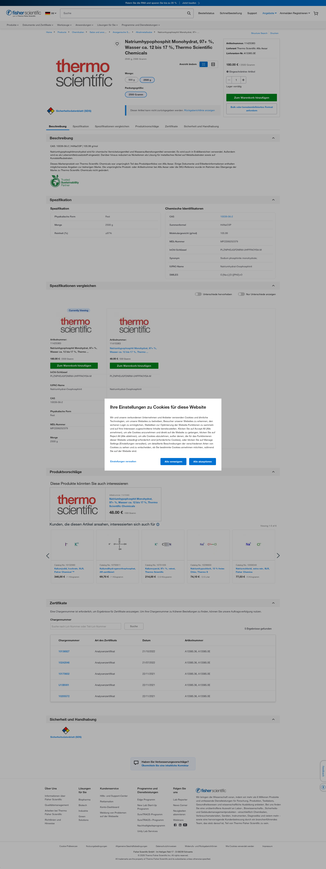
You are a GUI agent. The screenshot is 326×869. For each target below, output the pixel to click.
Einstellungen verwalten (123, 461)
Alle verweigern (173, 461)
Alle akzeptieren (202, 461)
